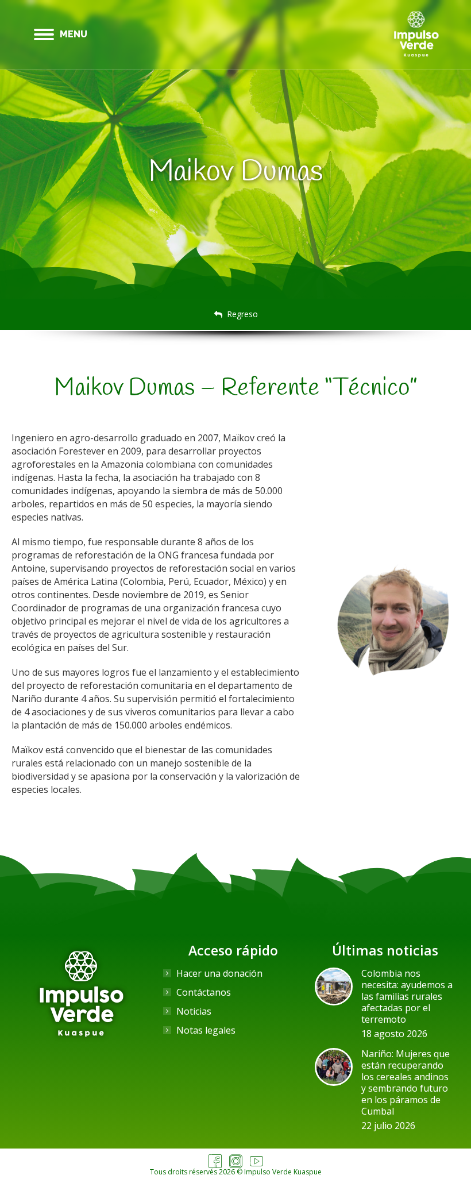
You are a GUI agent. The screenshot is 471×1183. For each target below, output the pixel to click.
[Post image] (334, 986)
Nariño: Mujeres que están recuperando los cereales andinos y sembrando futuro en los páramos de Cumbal (405, 1082)
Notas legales (205, 1030)
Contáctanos (203, 992)
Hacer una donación (219, 973)
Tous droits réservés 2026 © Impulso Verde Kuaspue (236, 1172)
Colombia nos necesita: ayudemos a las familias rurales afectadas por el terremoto (407, 996)
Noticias (193, 1011)
